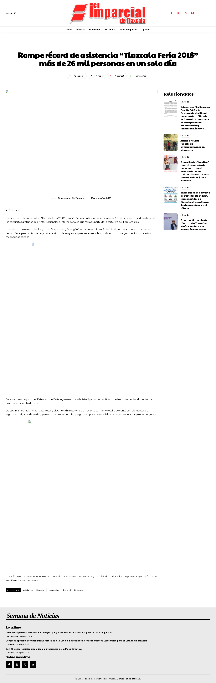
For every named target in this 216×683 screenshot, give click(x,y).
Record (67, 590)
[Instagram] (178, 13)
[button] (12, 13)
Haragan (40, 590)
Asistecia (27, 590)
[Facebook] (171, 13)
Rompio (78, 590)
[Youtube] (193, 13)
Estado (108, 45)
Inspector (54, 590)
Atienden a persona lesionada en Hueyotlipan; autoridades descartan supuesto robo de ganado (59, 632)
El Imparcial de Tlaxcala (71, 198)
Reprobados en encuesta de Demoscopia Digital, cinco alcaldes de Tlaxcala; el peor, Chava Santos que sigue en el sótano (195, 200)
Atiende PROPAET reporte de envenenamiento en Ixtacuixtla (192, 145)
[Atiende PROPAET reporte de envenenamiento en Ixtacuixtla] (171, 142)
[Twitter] (185, 13)
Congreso (10, 644)
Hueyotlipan (12, 636)
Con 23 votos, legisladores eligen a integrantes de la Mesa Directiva (44, 649)
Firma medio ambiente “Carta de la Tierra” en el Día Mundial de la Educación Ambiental (193, 225)
